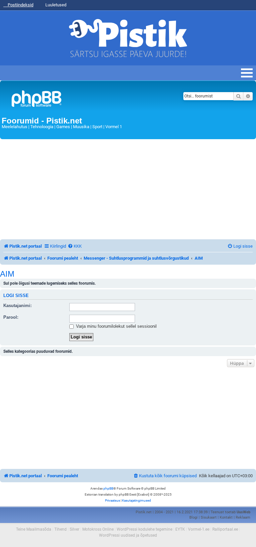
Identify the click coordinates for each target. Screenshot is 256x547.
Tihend (60, 529)
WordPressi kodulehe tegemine (144, 529)
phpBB (108, 488)
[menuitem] (75, 246)
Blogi (193, 517)
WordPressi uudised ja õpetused (128, 535)
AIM (7, 274)
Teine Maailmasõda (33, 529)
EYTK (180, 529)
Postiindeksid (20, 4)
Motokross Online (98, 529)
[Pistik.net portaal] (84, 100)
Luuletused (55, 4)
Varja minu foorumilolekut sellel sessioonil (116, 326)
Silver (74, 529)
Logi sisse (16, 295)
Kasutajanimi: (17, 305)
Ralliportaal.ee (225, 529)
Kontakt (226, 517)
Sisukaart (209, 517)
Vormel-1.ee (198, 529)
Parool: (10, 317)
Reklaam (243, 517)
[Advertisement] (128, 189)
